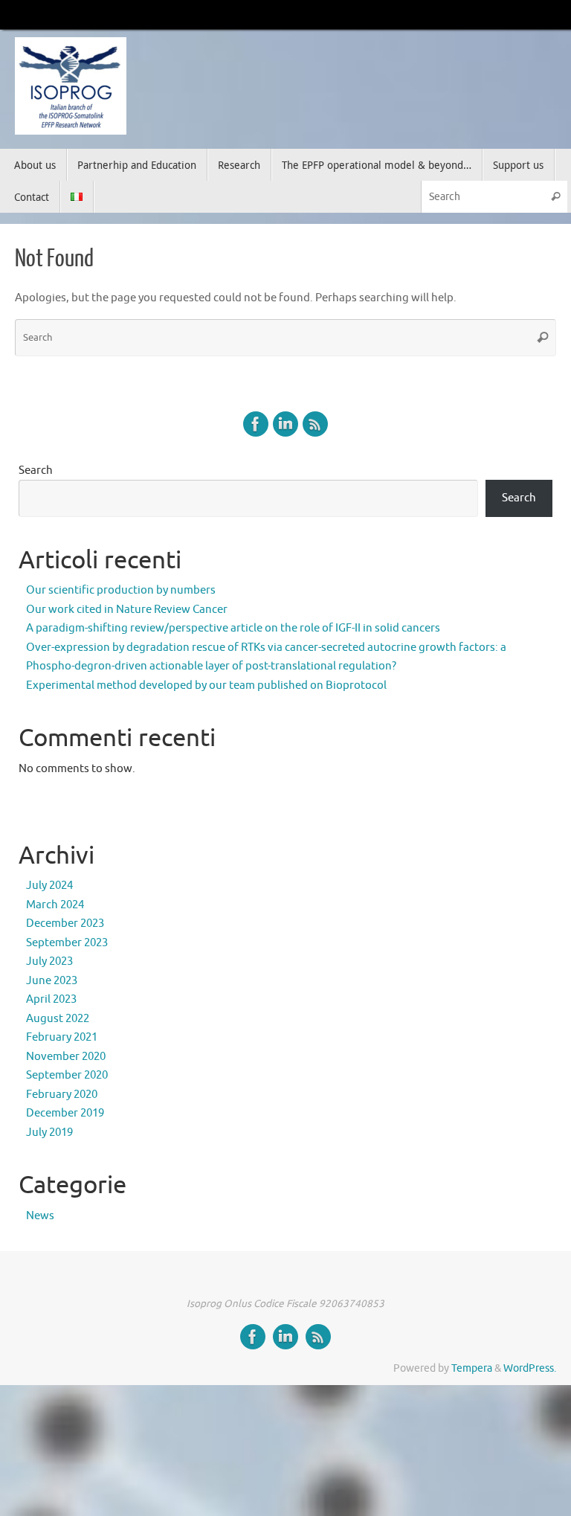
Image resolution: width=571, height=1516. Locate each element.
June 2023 (51, 981)
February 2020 (61, 1095)
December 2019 (65, 1113)
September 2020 (67, 1075)
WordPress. (529, 1368)
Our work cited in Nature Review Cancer (127, 610)
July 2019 (49, 1132)
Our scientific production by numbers (121, 590)
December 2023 (65, 923)
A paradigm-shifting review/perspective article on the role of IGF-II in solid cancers (233, 628)
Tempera (471, 1368)
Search (36, 470)
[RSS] (315, 424)
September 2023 (67, 943)
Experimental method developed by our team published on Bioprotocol (206, 685)
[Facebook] (255, 424)
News (40, 1216)
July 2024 (49, 886)
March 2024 (55, 905)
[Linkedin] (285, 424)
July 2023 (49, 961)
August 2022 (57, 1019)
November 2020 (66, 1057)
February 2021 (61, 1037)
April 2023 (51, 999)
